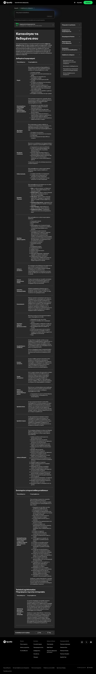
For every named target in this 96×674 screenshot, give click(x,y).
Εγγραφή (79, 2)
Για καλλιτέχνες (38, 644)
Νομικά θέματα (7, 668)
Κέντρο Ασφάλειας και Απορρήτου (69, 73)
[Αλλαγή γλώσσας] (74, 2)
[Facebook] (91, 642)
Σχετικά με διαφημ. (61, 668)
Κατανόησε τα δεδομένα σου (70, 66)
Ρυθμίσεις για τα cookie (49, 668)
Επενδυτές (36, 654)
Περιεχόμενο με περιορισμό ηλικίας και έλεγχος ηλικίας (70, 69)
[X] (86, 642)
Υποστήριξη (50, 644)
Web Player (50, 647)
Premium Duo (63, 647)
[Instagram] (82, 642)
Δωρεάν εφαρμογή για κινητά (52, 651)
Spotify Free (63, 657)
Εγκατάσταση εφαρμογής (22, 2)
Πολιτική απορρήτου (36, 668)
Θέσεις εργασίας (24, 647)
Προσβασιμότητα (7, 671)
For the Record (24, 650)
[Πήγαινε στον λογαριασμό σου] (53, 25)
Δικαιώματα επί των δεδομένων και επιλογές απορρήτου (69, 62)
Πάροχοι (36, 657)
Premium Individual (65, 644)
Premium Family (64, 650)
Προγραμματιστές (38, 647)
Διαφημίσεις (37, 650)
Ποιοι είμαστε (23, 644)
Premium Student (64, 654)
